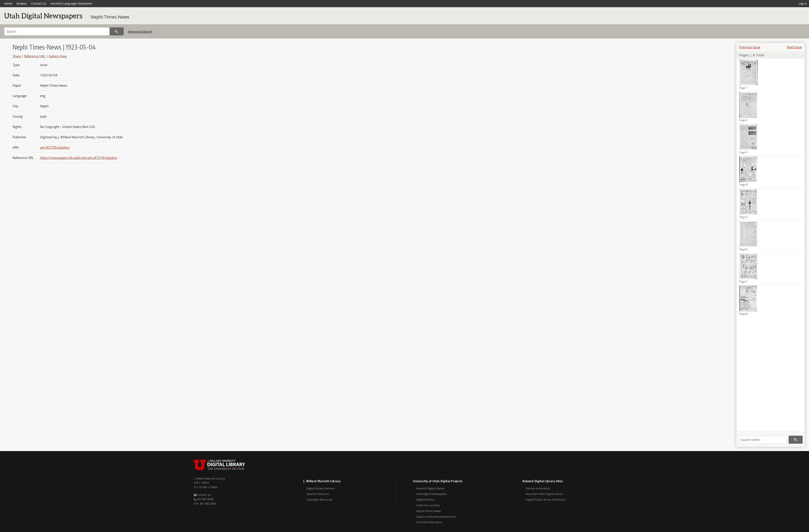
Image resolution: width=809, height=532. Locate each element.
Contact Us (38, 3)
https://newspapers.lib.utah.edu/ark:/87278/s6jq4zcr (78, 158)
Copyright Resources (319, 499)
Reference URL (34, 56)
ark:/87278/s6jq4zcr (55, 147)
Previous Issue (749, 47)
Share (17, 56)
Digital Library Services (321, 488)
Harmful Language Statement (71, 3)
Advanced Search (140, 32)
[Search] (117, 31)
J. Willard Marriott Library (209, 478)
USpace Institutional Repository (436, 517)
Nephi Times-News (110, 17)
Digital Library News (428, 511)
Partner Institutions (538, 488)
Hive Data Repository (429, 522)
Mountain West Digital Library (544, 494)
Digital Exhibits (425, 499)
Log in (802, 3)
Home (8, 3)
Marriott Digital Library (430, 488)
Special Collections (318, 494)
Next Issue (794, 47)
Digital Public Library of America (545, 499)
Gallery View (58, 56)
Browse (22, 3)
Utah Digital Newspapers (431, 494)
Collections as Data (428, 505)
